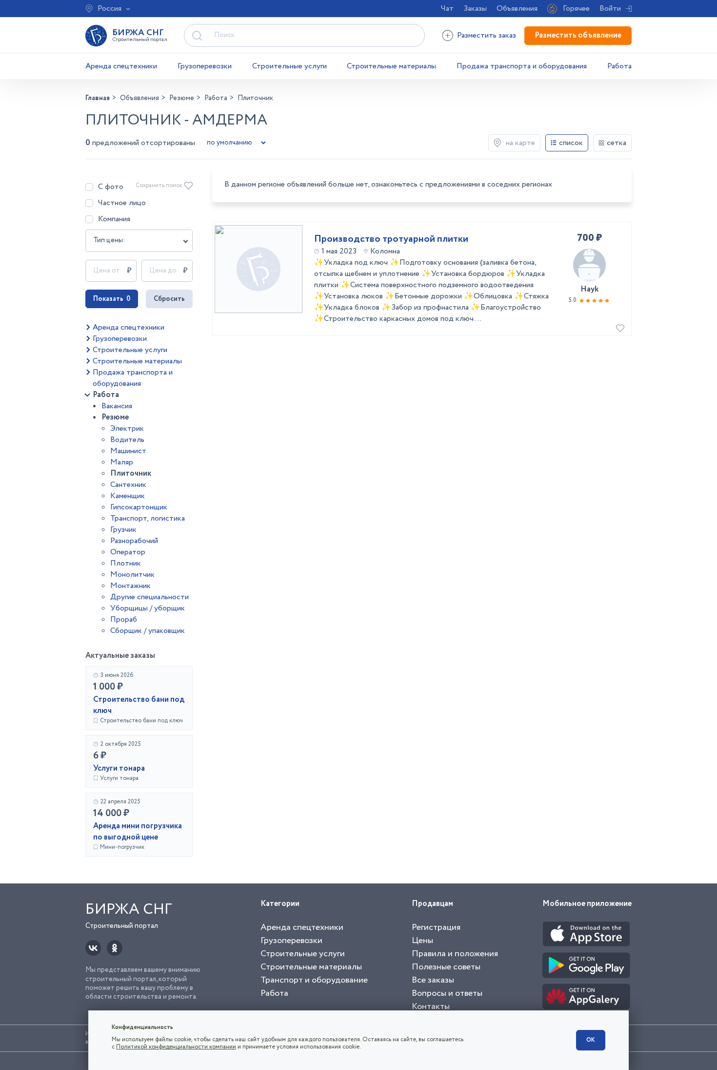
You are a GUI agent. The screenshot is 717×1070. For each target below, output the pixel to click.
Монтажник (130, 585)
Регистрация (436, 927)
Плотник (125, 563)
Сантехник (128, 484)
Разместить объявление (578, 35)
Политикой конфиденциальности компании (176, 1047)
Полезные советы (446, 967)
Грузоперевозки (205, 66)
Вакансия (116, 406)
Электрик (127, 428)
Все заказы (433, 980)
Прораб (123, 619)
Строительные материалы (391, 66)
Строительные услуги (289, 66)
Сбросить (169, 299)
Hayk (589, 289)
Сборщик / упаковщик (147, 630)
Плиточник (130, 473)
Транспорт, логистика (147, 518)
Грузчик (123, 529)
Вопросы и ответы (447, 993)
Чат (447, 8)
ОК (590, 1040)
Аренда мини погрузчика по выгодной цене (137, 831)
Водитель (127, 439)
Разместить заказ (486, 35)
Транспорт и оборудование (314, 980)
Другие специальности (149, 597)
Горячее (576, 8)
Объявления (517, 8)
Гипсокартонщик (138, 507)
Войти (610, 8)
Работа (619, 66)
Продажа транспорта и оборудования (522, 66)
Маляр (121, 462)
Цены (422, 940)
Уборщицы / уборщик (147, 608)
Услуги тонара (119, 768)
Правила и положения (455, 953)
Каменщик (127, 496)
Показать (111, 299)
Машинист (128, 451)
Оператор (127, 552)
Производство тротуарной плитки (391, 239)
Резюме (115, 417)
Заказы (475, 8)
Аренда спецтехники (121, 66)
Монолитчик (132, 574)
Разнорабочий (134, 540)
